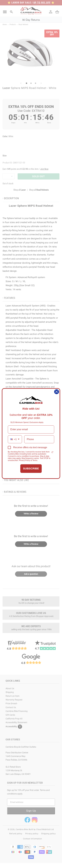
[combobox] (15, 439)
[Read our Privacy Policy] (52, 452)
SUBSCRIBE (31, 468)
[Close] (56, 391)
